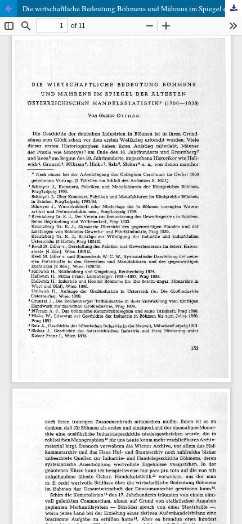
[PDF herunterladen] (233, 8)
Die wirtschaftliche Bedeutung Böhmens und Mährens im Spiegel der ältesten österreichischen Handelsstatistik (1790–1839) (132, 8)
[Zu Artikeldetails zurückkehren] (8, 8)
